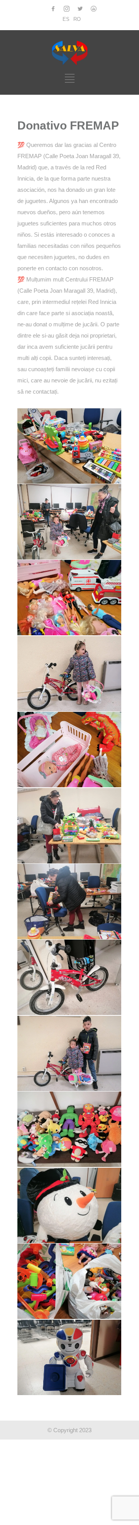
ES (66, 19)
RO (77, 19)
